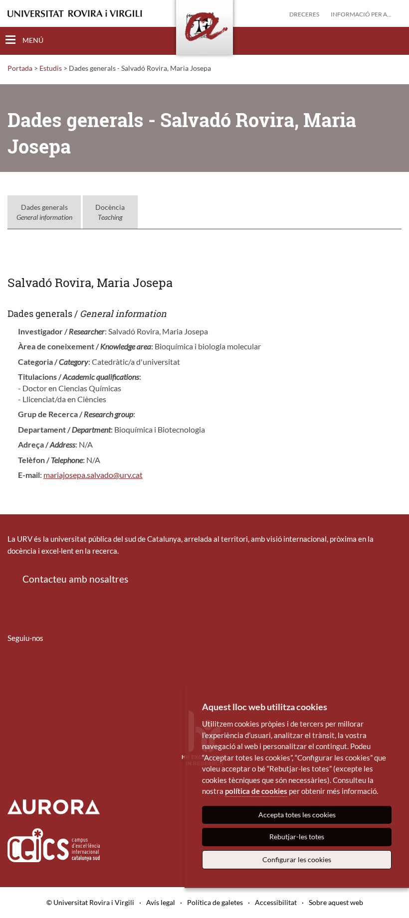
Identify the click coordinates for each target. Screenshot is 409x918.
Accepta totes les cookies (297, 814)
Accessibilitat (276, 902)
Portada (19, 68)
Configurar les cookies (296, 859)
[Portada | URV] (204, 29)
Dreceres (304, 14)
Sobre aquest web (336, 902)
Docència (110, 212)
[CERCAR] (393, 40)
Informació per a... (361, 14)
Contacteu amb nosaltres (75, 579)
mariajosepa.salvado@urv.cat (93, 474)
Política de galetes (215, 902)
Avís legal (160, 902)
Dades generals (44, 212)
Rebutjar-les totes (296, 836)
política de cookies (256, 790)
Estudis (50, 68)
